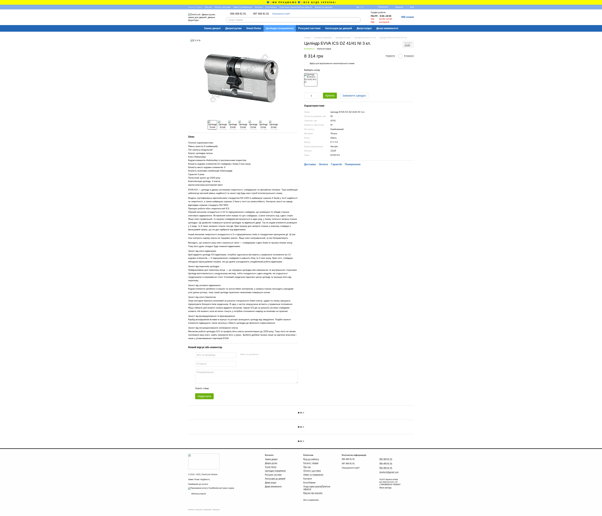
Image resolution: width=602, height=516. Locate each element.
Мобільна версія (198, 494)
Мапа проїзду (385, 488)
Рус (362, 7)
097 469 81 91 (261, 14)
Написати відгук (324, 49)
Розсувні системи (309, 28)
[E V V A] (195, 40)
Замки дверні (212, 28)
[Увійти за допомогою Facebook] (262, 354)
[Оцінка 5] (234, 388)
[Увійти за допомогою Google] (267, 354)
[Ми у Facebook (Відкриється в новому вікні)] (337, 7)
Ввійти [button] (313, 63)
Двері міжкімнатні (387, 28)
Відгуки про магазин (324, 7)
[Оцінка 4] (229, 388)
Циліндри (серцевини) (279, 28)
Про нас (208, 7)
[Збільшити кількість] (316, 95)
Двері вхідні (364, 28)
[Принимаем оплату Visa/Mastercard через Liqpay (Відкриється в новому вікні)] (211, 488)
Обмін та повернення (242, 7)
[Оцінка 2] (219, 388)
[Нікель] (310, 79)
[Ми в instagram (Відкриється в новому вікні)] (340, 7)
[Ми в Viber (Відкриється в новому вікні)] (348, 7)
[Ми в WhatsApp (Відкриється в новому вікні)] (352, 7)
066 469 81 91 (238, 14)
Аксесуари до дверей (338, 28)
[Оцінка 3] (224, 388)
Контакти (259, 7)
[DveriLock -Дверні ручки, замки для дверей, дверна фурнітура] (203, 461)
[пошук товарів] (358, 19)
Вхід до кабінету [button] (311, 459)
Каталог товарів (195, 7)
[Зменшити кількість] (306, 95)
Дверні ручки (233, 28)
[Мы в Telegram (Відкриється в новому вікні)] (344, 7)
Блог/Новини (271, 7)
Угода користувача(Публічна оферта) (295, 7)
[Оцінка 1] (214, 388)
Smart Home (253, 28)
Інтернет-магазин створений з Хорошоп (204, 510)
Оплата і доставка (222, 7)
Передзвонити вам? (281, 14)
